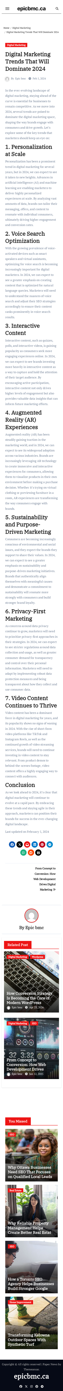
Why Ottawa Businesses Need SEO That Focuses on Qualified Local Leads (30, 1172)
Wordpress (37, 956)
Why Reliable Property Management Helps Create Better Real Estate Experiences (30, 1229)
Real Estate (16, 1190)
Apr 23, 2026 (36, 1007)
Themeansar (31, 1369)
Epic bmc (20, 78)
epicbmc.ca (31, 8)
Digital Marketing (16, 45)
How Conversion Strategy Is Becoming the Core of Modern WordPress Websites (29, 1000)
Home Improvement (20, 1302)
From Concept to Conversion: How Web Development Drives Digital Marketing (26, 1066)
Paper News (50, 1364)
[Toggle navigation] (7, 8)
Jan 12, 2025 (36, 1074)
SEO (34, 1023)
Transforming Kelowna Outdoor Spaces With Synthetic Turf (29, 1339)
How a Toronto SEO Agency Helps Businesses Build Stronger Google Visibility (31, 1286)
